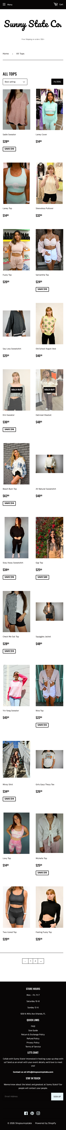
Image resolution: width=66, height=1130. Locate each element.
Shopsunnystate (23, 1123)
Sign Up (57, 1096)
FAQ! (33, 1026)
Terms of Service (33, 1046)
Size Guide (33, 1030)
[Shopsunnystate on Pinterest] (32, 1114)
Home (6, 53)
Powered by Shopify (45, 1123)
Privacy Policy (33, 1042)
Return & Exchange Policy (33, 1034)
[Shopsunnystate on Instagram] (38, 1114)
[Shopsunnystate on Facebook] (26, 1114)
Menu (9, 4)
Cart (61, 4)
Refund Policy (33, 1038)
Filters (57, 81)
